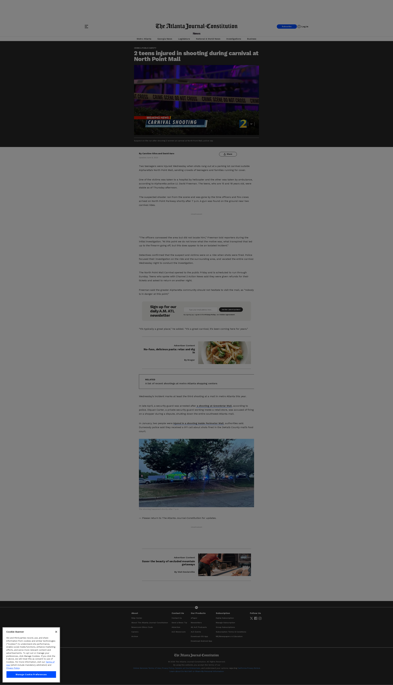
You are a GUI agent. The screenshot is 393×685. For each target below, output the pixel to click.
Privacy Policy (12, 668)
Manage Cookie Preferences (31, 674)
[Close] (56, 631)
